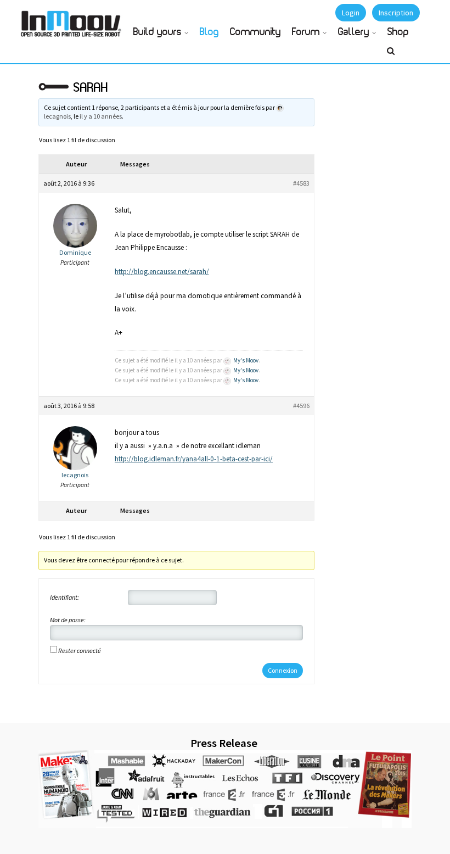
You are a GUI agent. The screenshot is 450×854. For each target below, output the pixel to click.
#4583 (301, 183)
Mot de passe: (68, 620)
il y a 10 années (101, 116)
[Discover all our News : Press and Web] (225, 789)
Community (255, 32)
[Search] (391, 55)
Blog (209, 32)
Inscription (396, 13)
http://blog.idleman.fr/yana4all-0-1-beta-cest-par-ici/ (194, 459)
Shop (398, 32)
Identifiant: (64, 597)
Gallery (353, 32)
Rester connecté (79, 650)
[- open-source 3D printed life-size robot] (73, 20)
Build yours (157, 32)
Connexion (282, 670)
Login (350, 13)
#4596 (301, 405)
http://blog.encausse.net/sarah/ (162, 271)
